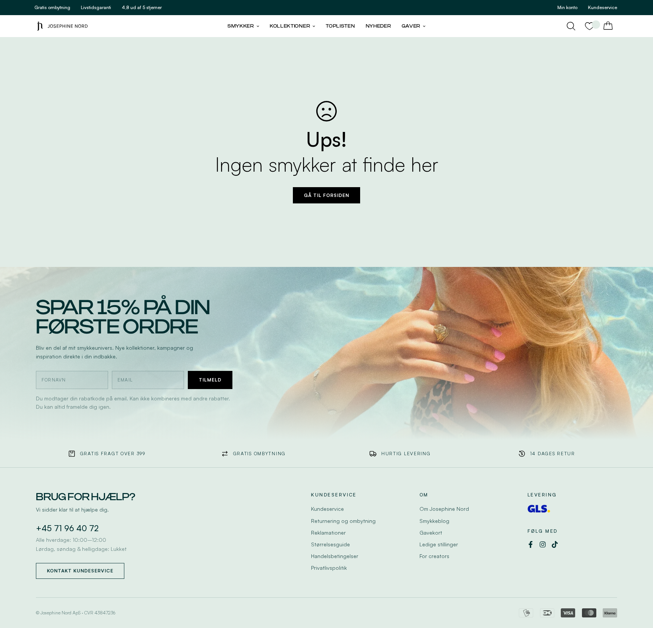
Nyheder (378, 26)
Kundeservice (327, 509)
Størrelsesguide (330, 544)
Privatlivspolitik (329, 567)
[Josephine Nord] (62, 26)
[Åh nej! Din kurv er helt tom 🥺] (608, 26)
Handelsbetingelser (334, 556)
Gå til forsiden (326, 195)
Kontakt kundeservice (80, 571)
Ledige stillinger (438, 544)
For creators (434, 556)
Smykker (240, 26)
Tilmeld (210, 380)
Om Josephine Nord (444, 509)
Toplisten (340, 26)
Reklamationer (328, 532)
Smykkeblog (434, 521)
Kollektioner (290, 26)
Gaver (411, 26)
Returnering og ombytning (343, 521)
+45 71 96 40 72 (67, 528)
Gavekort (430, 532)
